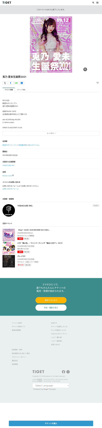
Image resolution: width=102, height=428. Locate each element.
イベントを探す (17, 323)
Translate (52, 389)
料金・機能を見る (51, 308)
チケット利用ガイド (18, 327)
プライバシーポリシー (19, 357)
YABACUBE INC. (8, 165)
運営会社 (15, 361)
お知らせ (54, 323)
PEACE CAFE (7, 176)
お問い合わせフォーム (10, 189)
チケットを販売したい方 (59, 327)
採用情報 (15, 364)
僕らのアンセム (33, 145)
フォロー (96, 205)
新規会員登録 (16, 330)
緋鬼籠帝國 (23, 145)
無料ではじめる (51, 300)
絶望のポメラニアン (9, 145)
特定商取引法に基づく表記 (21, 353)
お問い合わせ (55, 345)
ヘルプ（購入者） (57, 337)
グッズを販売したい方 (58, 330)
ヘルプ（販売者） (57, 341)
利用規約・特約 (17, 350)
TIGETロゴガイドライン (59, 334)
